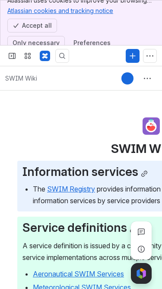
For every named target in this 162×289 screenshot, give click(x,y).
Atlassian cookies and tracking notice (60, 10)
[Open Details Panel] (141, 249)
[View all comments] (141, 232)
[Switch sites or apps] (28, 56)
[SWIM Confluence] (45, 56)
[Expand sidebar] (12, 56)
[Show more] (150, 56)
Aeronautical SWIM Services (78, 274)
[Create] (133, 56)
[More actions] (147, 78)
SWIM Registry (71, 189)
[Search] (62, 56)
